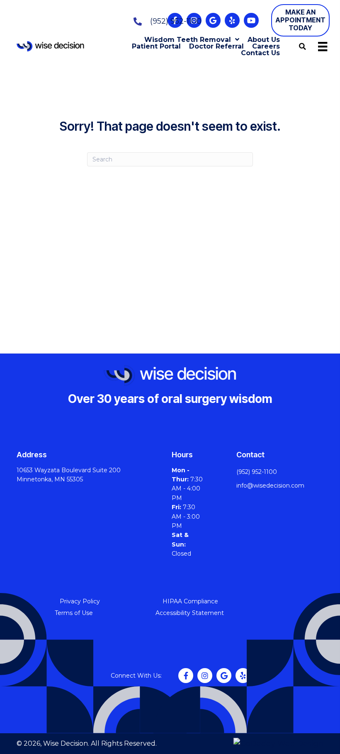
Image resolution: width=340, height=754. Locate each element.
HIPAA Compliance (190, 601)
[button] (213, 20)
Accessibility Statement (189, 613)
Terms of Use (74, 613)
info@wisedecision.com (270, 485)
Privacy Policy (80, 601)
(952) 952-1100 (176, 21)
